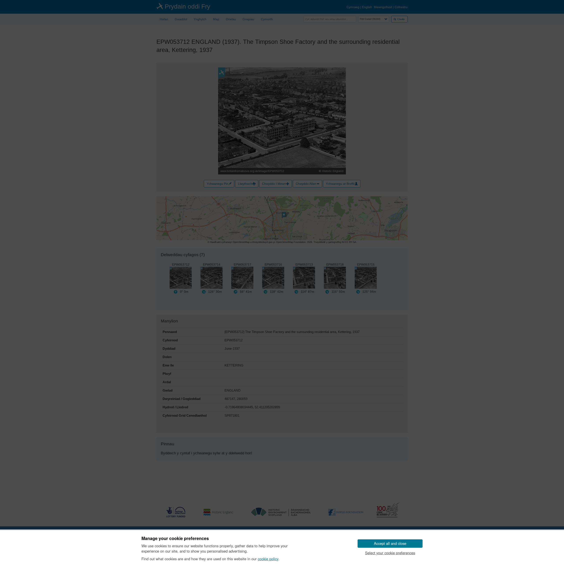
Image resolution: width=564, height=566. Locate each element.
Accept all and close (390, 543)
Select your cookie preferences (390, 552)
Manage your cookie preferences (175, 538)
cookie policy (268, 558)
